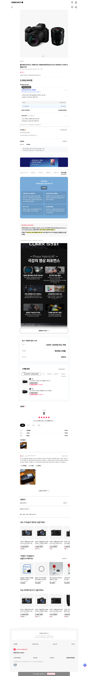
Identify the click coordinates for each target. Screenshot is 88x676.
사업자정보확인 (17, 657)
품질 (39, 425)
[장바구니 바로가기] (76, 2)
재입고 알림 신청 (51, 673)
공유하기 (76, 7)
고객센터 (15, 644)
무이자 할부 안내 (63, 130)
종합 (23, 425)
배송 (33, 425)
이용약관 (52, 657)
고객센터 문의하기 (43, 633)
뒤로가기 (12, 7)
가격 (28, 425)
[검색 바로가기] (72, 2)
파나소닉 (21, 61)
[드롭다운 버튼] (22, 2)
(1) (23, 72)
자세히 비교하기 (62, 369)
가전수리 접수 (35, 644)
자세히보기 (36, 135)
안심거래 (35, 657)
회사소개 (55, 644)
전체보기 (65, 503)
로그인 (73, 644)
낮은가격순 (64, 558)
